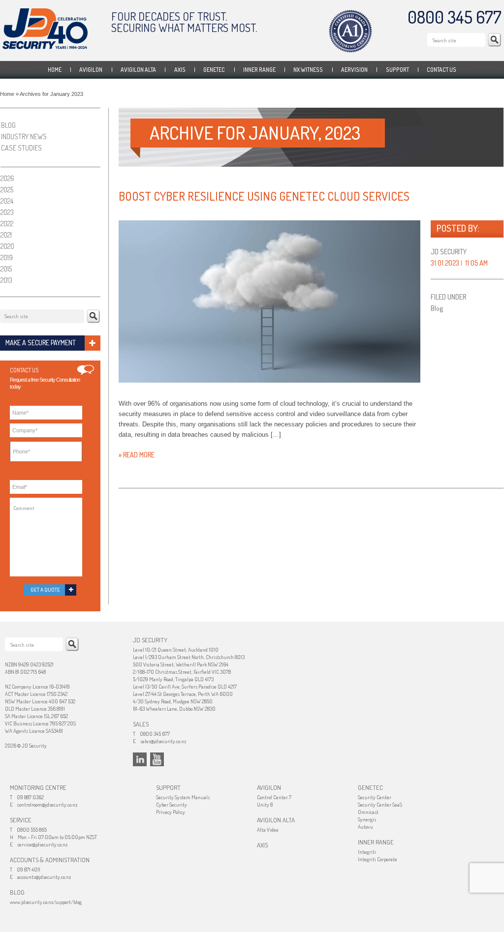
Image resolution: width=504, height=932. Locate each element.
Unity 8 (265, 804)
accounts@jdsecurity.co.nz (44, 876)
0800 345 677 (455, 17)
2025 (6, 189)
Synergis (367, 819)
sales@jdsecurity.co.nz (163, 741)
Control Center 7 (274, 797)
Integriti (367, 851)
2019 (6, 257)
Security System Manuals (183, 797)
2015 (6, 269)
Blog (437, 308)
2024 (6, 201)
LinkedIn (140, 759)
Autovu (365, 826)
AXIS (180, 69)
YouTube (157, 759)
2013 (6, 280)
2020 (7, 246)
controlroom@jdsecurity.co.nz (47, 804)
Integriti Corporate (377, 859)
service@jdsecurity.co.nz (42, 844)
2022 (6, 223)
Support (397, 69)
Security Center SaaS (380, 804)
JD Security (45, 28)
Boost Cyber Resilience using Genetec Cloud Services (264, 196)
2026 (7, 178)
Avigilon (90, 69)
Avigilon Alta (138, 69)
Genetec (214, 69)
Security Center (374, 797)
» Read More (137, 455)
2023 (7, 212)
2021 (6, 235)
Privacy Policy (170, 812)
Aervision (354, 69)
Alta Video (267, 829)
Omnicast (368, 812)
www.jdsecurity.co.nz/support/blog (46, 902)
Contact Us (441, 69)
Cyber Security (171, 804)
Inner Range (259, 69)
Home (55, 69)
